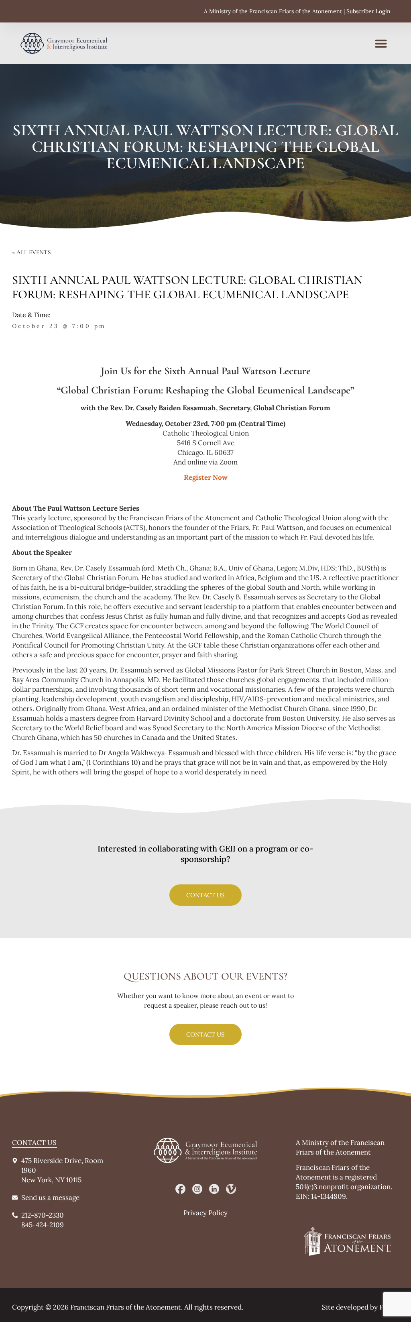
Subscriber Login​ (368, 11)
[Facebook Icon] (180, 1189)
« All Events (31, 252)
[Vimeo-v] (231, 1189)
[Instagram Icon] (197, 1189)
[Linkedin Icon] (214, 1189)
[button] (381, 43)
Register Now (206, 477)
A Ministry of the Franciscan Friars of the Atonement (273, 11)
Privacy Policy (205, 1212)
